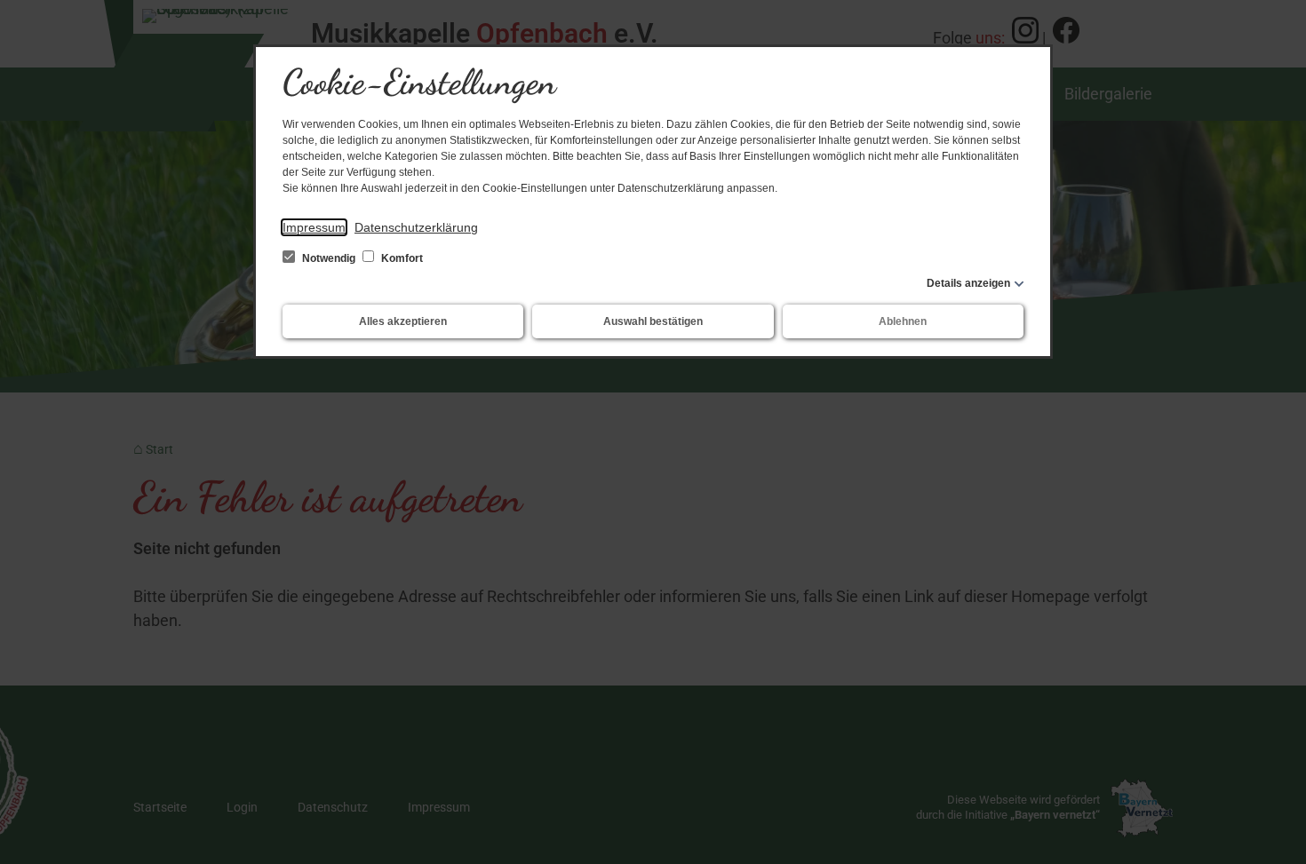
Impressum (314, 227)
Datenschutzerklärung (416, 227)
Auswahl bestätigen (653, 321)
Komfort (400, 258)
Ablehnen (903, 321)
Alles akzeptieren (403, 321)
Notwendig (328, 258)
